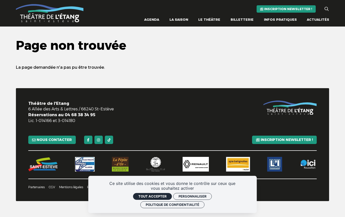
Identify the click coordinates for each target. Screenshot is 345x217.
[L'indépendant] (274, 164)
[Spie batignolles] (238, 164)
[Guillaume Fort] (155, 164)
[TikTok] (109, 140)
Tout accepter (152, 196)
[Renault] (196, 164)
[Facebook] (88, 140)
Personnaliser (193, 196)
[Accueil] (50, 13)
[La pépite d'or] (120, 164)
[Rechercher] (326, 9)
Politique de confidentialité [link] (172, 205)
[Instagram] (98, 140)
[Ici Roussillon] (308, 164)
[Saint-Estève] (43, 164)
